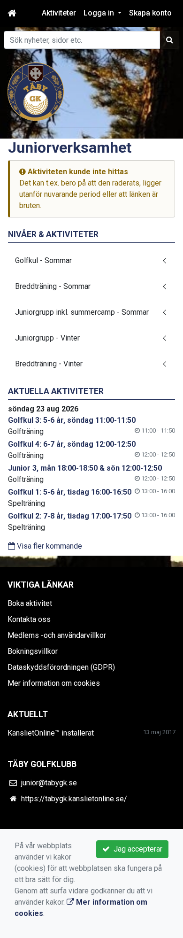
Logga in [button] (100, 12)
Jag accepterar (136, 849)
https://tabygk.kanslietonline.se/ (74, 798)
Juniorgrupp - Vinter (47, 337)
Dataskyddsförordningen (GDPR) (61, 667)
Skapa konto (150, 12)
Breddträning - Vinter (49, 363)
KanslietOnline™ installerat (51, 733)
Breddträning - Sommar (53, 286)
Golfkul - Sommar (43, 260)
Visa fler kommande (48, 546)
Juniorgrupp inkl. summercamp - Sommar (82, 312)
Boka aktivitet (30, 603)
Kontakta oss (29, 619)
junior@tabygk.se (49, 782)
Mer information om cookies (54, 683)
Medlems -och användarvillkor (57, 635)
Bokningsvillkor (33, 651)
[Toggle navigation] (162, 91)
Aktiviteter (59, 12)
